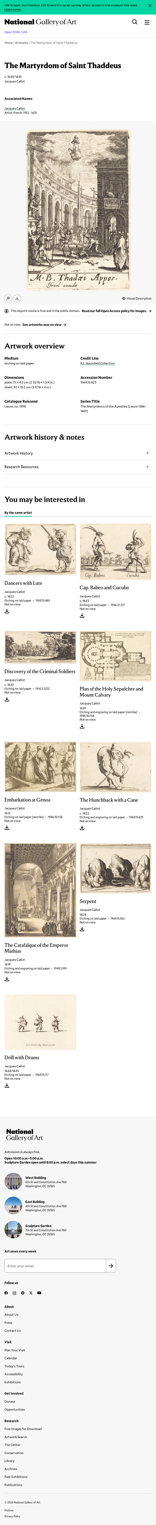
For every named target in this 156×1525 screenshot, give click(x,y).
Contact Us (12, 1330)
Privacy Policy (12, 1516)
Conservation (14, 1453)
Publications (13, 1485)
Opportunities (14, 1409)
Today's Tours (14, 1366)
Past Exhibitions (15, 1476)
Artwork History (18, 453)
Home (8, 43)
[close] (150, 5)
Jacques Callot (14, 108)
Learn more (12, 9)
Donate (9, 1401)
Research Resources (21, 466)
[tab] (18, 513)
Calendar (10, 1358)
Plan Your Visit (14, 1350)
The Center (12, 1445)
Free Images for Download (23, 1429)
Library (9, 1460)
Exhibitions (12, 1382)
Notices (8, 1510)
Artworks (21, 43)
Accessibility (13, 1374)
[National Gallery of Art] (78, 1134)
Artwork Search (15, 1437)
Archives (10, 1469)
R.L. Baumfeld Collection (97, 363)
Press (8, 1322)
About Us (11, 1314)
